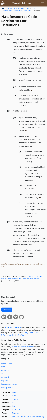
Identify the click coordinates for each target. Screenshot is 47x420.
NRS (14, 402)
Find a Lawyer (7, 363)
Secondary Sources (9, 384)
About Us (5, 370)
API (2, 373)
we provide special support (22, 347)
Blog (3, 367)
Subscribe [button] (7, 309)
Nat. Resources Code (21, 9)
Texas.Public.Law (21, 3)
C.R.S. (14, 396)
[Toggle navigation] (43, 3)
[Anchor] (15, 34)
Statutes (9, 9)
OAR (14, 409)
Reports (4, 380)
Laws (14, 406)
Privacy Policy (6, 387)
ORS (18, 409)
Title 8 (34, 9)
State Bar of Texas (12, 327)
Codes (14, 392)
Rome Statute (17, 416)
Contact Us (5, 377)
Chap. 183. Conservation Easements (17, 11)
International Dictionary (34, 416)
